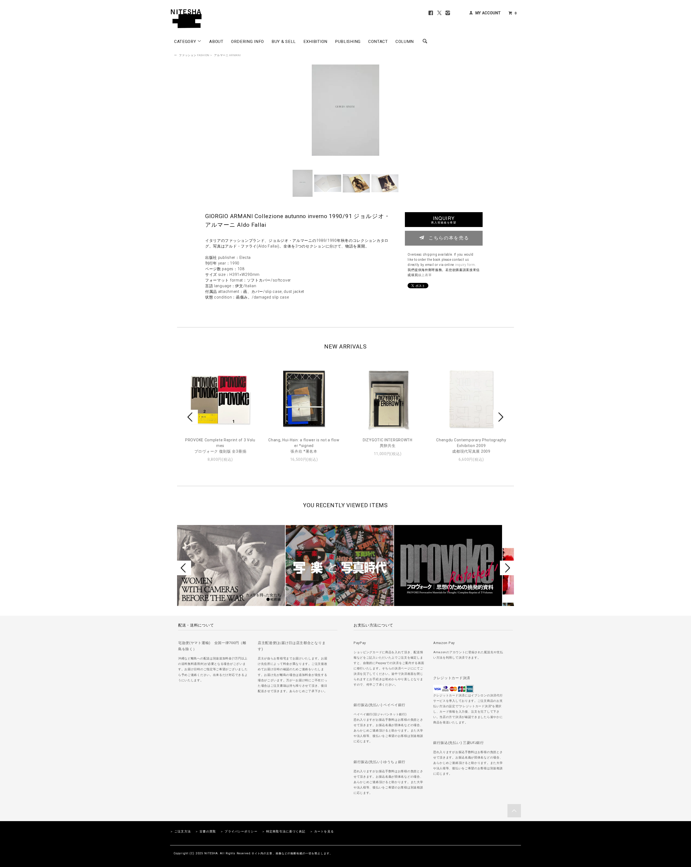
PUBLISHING (348, 41)
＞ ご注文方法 (180, 831)
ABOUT (216, 41)
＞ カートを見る (322, 831)
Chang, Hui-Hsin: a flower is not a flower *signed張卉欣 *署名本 (303, 445)
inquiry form (465, 265)
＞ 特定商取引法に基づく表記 (284, 831)
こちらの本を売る (449, 237)
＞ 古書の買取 (205, 831)
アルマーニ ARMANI (227, 55)
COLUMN (404, 41)
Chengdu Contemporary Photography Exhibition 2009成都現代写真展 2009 (471, 445)
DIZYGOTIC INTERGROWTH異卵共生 (387, 443)
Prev (191, 417)
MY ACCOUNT (488, 13)
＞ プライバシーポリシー (238, 831)
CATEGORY (185, 41)
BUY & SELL (284, 41)
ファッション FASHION (194, 55)
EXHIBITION (315, 41)
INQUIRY (443, 219)
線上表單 (425, 275)
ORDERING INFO (247, 41)
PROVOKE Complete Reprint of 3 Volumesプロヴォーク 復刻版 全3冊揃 (220, 445)
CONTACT (378, 41)
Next (500, 417)
